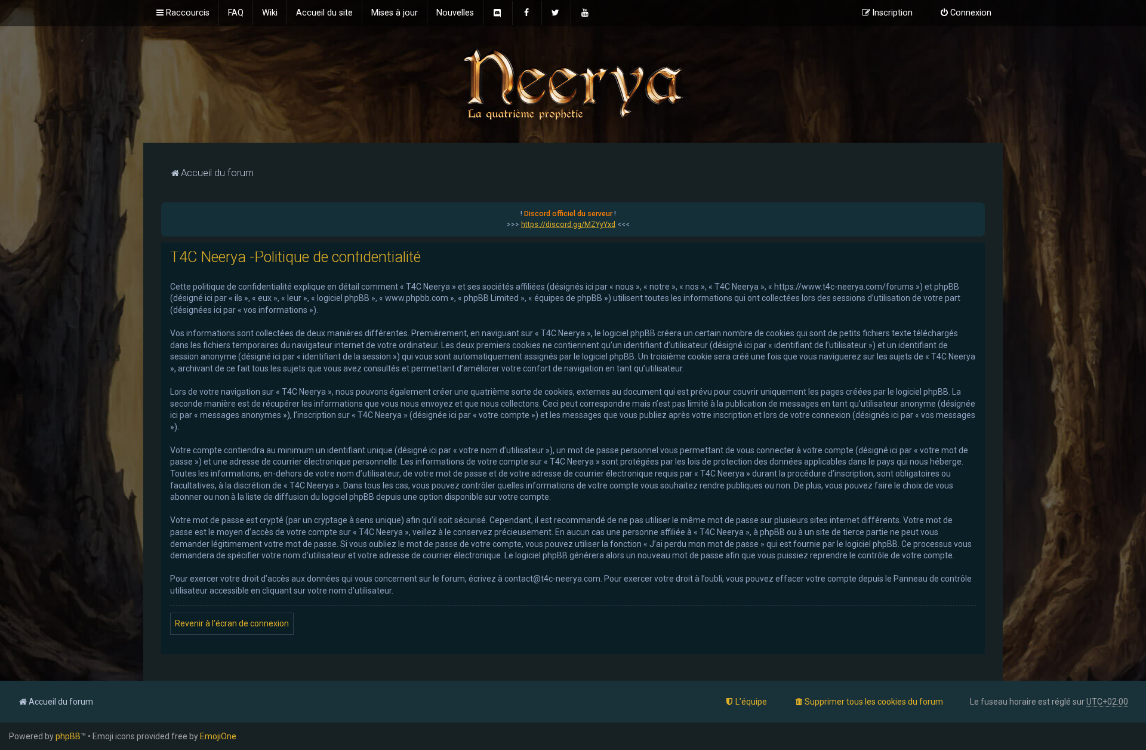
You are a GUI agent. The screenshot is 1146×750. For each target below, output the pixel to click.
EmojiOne (218, 736)
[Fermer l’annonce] (975, 212)
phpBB (68, 736)
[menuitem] (236, 13)
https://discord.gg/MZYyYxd (568, 224)
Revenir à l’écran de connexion (232, 623)
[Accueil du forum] (573, 83)
